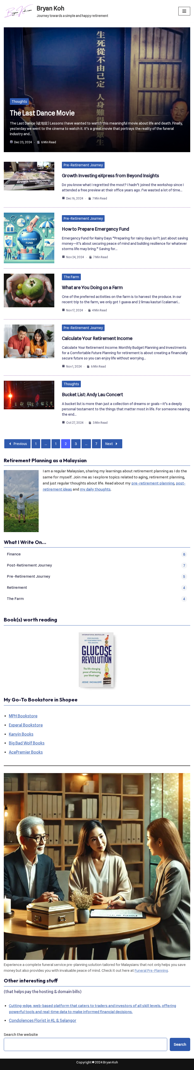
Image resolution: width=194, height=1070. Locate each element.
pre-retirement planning (152, 483)
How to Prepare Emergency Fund (95, 229)
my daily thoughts (95, 489)
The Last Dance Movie (42, 113)
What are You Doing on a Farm (92, 287)
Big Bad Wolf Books (26, 743)
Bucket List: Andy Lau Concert (92, 394)
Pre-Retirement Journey (83, 165)
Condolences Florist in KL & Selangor (42, 1020)
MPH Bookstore (23, 716)
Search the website (21, 1034)
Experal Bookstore (26, 725)
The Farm (71, 277)
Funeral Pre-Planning (151, 970)
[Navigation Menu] (184, 11)
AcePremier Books (26, 752)
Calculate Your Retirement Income (97, 338)
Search (180, 1044)
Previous (20, 444)
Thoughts (19, 101)
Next (109, 444)
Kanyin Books (21, 734)
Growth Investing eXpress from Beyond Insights (110, 175)
